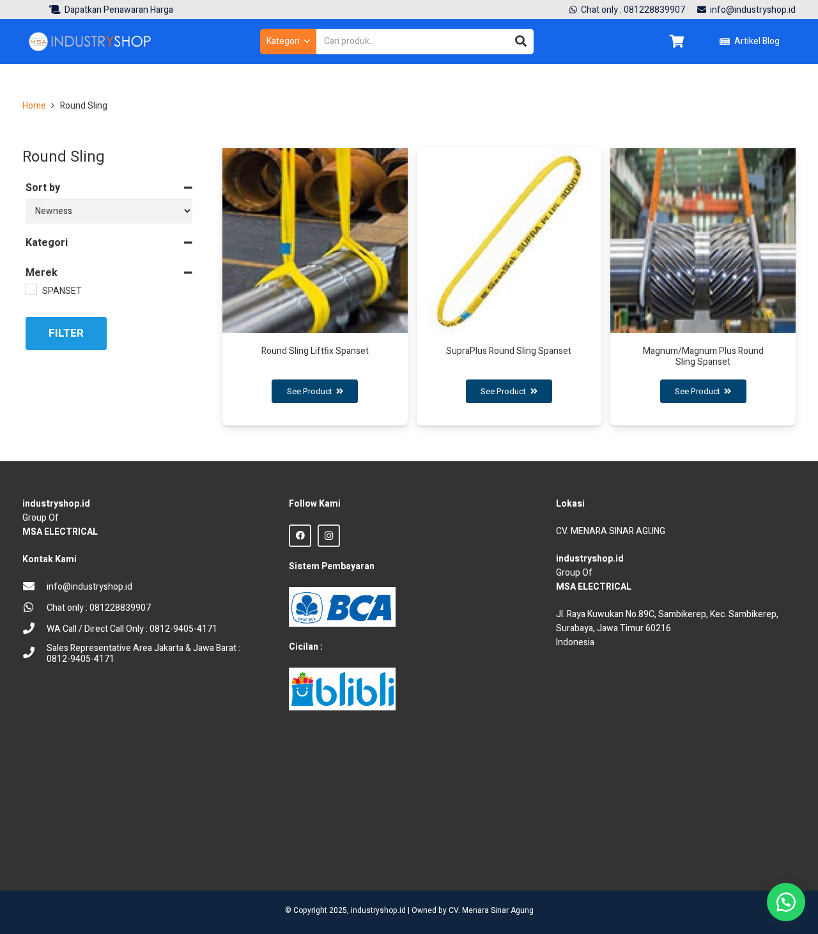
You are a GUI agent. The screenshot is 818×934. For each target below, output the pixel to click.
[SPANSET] (31, 289)
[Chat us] (786, 902)
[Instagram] (329, 535)
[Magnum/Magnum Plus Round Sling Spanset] (703, 286)
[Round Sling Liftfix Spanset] (315, 286)
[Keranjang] (677, 41)
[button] (289, 41)
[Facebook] (300, 535)
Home (34, 105)
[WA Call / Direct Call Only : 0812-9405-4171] (34, 629)
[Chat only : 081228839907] (34, 608)
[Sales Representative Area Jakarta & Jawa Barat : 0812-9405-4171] (34, 654)
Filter (66, 333)
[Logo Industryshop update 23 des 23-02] (90, 41)
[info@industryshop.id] (34, 587)
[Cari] (521, 41)
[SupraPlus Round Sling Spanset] (509, 286)
